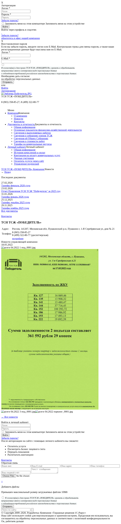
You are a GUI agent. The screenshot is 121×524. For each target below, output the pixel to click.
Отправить (8, 506)
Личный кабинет (17, 147)
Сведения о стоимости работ (29, 141)
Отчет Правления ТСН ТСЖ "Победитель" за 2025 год (30, 191)
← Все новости (9, 417)
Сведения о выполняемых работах (32, 132)
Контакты (19, 121)
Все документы (9, 211)
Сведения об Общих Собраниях (31, 138)
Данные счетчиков (24, 158)
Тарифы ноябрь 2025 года (15, 208)
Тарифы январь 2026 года (15, 196)
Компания (13, 113)
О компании (20, 116)
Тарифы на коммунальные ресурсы (33, 144)
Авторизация (8, 90)
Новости (18, 118)
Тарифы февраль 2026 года (15, 185)
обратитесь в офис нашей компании (20, 38)
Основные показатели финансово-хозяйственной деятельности (48, 130)
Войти (4, 88)
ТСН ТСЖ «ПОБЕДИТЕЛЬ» (17, 169)
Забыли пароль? (9, 20)
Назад (7, 172)
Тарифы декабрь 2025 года (15, 202)
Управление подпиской (26, 164)
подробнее (17, 238)
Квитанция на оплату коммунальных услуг (37, 155)
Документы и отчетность (21, 124)
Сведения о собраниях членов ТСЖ (33, 135)
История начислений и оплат (29, 152)
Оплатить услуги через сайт (29, 161)
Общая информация (24, 127)
